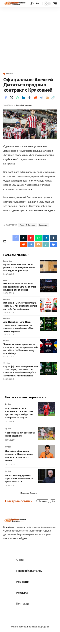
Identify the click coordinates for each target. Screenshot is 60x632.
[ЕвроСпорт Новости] (14, 3)
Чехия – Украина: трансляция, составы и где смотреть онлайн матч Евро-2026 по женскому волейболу (20, 349)
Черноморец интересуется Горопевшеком (20, 434)
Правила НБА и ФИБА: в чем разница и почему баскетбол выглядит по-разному (19, 267)
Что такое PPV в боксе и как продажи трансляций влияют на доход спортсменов (19, 286)
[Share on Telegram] (41, 97)
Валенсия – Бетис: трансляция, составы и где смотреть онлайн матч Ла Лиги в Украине (20, 305)
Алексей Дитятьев (27, 225)
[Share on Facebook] (5, 97)
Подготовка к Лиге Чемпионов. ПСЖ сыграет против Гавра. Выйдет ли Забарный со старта (19, 413)
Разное (6, 341)
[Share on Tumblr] (29, 97)
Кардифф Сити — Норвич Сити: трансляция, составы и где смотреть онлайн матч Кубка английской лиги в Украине (20, 371)
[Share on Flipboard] (31, 238)
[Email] (47, 97)
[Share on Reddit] (35, 97)
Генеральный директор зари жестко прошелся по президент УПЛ (19, 478)
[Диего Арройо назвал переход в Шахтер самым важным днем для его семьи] (46, 451)
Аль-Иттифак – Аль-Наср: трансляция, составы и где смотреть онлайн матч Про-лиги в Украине (18, 326)
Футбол (9, 74)
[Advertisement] (30, 39)
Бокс (5, 280)
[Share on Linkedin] (23, 97)
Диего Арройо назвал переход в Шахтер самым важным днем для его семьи (19, 456)
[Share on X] (11, 97)
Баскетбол (7, 261)
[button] (32, 3)
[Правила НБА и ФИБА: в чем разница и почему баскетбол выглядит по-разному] (48, 266)
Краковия (43, 225)
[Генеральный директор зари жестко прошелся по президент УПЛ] (46, 476)
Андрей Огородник (24, 105)
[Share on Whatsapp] (17, 97)
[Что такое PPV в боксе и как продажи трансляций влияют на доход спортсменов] (48, 285)
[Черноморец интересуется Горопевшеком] (46, 433)
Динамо (42, 501)
